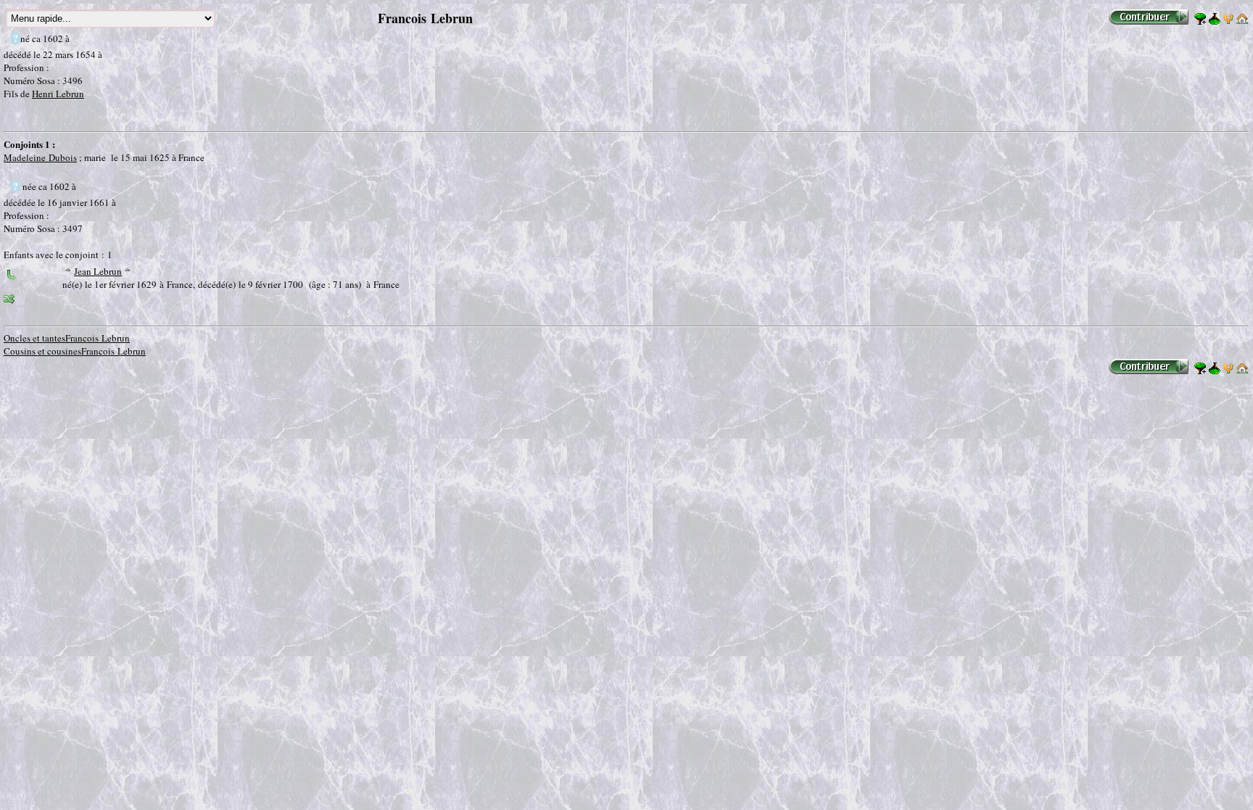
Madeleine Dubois (40, 157)
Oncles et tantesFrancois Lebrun (67, 337)
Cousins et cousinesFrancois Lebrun (75, 351)
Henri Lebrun (58, 93)
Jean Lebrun (98, 271)
